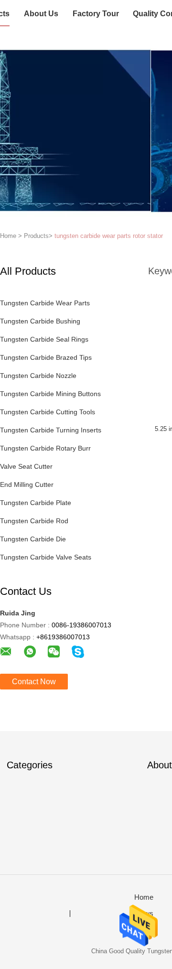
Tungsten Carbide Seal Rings (44, 339)
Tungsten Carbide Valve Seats (45, 557)
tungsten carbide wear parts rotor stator (108, 235)
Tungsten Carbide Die (33, 539)
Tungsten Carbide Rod (34, 521)
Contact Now (34, 682)
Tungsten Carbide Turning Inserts (50, 430)
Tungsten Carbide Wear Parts (45, 303)
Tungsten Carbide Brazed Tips (46, 357)
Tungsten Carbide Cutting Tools (47, 412)
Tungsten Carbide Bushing (40, 321)
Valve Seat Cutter (26, 466)
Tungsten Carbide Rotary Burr (45, 448)
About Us (41, 14)
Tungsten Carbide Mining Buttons (50, 394)
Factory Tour (96, 14)
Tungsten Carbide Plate (35, 502)
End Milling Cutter (27, 484)
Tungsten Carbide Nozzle (38, 375)
